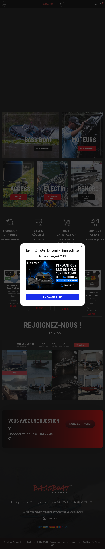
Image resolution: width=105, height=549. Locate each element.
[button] (82, 246)
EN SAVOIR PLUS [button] (52, 297)
